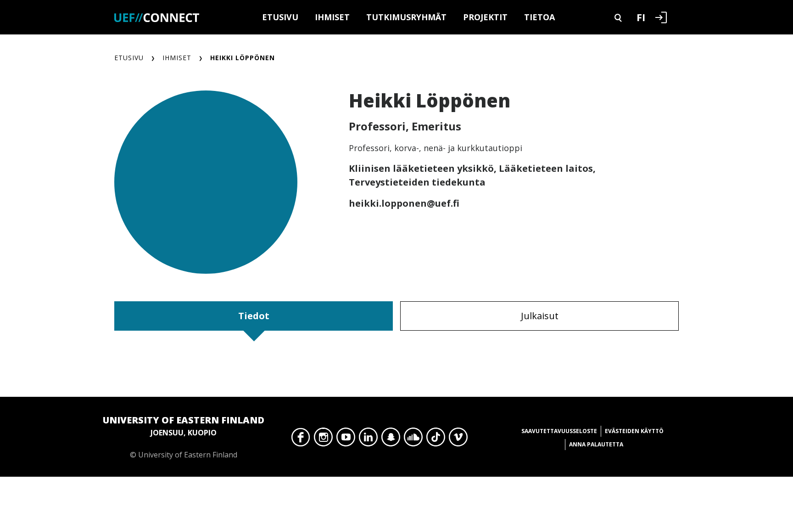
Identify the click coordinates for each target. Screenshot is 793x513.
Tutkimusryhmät (406, 17)
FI (641, 17)
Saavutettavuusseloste (559, 431)
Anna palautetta (596, 444)
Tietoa (539, 17)
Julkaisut (539, 316)
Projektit (485, 17)
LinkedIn (368, 439)
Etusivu (280, 17)
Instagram (323, 439)
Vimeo (458, 439)
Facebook (300, 439)
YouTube (345, 439)
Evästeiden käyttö (634, 431)
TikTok (435, 439)
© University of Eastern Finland (183, 437)
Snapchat (390, 439)
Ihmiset (332, 17)
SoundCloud (413, 439)
